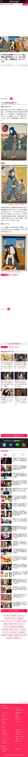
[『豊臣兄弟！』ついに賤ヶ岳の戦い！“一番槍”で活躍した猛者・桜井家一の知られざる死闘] (6, 589)
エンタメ (17, 719)
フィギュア (7, 632)
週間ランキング (19, 740)
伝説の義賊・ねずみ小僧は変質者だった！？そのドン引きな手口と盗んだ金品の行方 (7, 400)
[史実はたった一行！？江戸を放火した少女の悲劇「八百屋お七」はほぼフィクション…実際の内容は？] (20, 392)
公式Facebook (4, 445)
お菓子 (24, 621)
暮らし (3, 721)
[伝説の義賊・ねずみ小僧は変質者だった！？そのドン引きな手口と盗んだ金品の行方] (7, 392)
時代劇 (16, 624)
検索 (26, 1)
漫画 (11, 624)
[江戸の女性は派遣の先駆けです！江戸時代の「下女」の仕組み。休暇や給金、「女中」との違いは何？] (7, 358)
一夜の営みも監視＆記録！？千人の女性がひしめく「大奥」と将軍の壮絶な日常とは (19, 596)
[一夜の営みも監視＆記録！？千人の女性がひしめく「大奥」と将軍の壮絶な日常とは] (6, 597)
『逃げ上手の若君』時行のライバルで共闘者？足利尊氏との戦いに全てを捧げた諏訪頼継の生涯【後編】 (19, 550)
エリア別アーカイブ (6, 738)
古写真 (3, 723)
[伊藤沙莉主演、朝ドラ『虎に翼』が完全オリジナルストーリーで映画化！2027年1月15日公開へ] (6, 491)
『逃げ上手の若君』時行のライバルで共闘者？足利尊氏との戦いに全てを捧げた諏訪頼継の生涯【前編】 (19, 475)
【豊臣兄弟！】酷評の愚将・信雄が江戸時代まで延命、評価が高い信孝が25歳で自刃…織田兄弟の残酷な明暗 (19, 513)
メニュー (1, 1)
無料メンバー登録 (19, 736)
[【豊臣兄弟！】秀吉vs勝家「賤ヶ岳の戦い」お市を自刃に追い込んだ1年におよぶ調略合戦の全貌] (6, 461)
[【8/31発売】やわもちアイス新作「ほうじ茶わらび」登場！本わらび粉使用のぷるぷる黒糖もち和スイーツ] (6, 559)
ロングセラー (6, 621)
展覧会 (4, 635)
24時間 (5, 454)
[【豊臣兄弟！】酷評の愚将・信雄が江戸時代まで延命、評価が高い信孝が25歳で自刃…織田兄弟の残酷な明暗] (6, 514)
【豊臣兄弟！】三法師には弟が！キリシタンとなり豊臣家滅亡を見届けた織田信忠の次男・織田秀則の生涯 (19, 467)
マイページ (4, 736)
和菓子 (17, 717)
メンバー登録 (25, 4)
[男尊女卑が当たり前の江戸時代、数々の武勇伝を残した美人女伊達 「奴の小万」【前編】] (7, 376)
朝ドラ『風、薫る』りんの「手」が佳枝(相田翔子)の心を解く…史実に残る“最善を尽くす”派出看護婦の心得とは (19, 604)
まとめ (17, 708)
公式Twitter (10, 445)
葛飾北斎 (10, 638)
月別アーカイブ (18, 738)
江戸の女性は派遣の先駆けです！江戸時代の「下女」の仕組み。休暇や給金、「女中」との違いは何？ (7, 366)
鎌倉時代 (11, 635)
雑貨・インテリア (6, 714)
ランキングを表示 (13, 610)
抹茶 (12, 629)
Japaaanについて (19, 731)
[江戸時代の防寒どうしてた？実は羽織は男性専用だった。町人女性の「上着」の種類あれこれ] (14, 44)
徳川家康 (6, 629)
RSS (24, 445)
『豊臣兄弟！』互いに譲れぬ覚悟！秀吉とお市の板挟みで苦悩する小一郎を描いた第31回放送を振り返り (19, 566)
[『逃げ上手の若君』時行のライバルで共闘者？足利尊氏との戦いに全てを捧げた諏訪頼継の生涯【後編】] (6, 552)
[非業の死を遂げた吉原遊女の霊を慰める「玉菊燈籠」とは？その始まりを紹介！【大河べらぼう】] (20, 358)
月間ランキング (5, 743)
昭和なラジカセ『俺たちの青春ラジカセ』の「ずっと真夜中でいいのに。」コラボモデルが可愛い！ (19, 520)
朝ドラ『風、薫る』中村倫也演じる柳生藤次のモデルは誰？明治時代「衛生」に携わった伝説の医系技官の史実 (19, 482)
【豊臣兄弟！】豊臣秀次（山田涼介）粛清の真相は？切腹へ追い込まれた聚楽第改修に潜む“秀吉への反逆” (19, 535)
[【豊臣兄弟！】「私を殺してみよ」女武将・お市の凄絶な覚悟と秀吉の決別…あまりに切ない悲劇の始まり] (6, 544)
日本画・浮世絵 (19, 710)
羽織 (18, 347)
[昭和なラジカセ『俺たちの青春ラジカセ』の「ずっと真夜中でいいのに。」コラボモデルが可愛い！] (6, 521)
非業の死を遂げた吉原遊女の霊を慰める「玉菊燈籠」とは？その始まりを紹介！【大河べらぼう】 (20, 365)
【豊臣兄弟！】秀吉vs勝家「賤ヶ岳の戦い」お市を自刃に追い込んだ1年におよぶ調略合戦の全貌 (19, 460)
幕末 (6, 624)
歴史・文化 (18, 721)
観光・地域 (4, 719)
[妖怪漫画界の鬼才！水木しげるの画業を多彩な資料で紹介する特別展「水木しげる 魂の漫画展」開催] (6, 529)
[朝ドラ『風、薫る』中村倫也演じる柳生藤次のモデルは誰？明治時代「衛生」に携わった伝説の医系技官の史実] (6, 483)
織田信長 (15, 626)
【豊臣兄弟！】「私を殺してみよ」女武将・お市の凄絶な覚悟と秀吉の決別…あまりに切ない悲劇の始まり (19, 543)
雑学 (20, 621)
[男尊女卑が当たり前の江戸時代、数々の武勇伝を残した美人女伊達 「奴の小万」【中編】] (20, 376)
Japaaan (14, 1)
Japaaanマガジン (19, 729)
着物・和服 (9, 65)
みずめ (20, 65)
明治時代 (21, 626)
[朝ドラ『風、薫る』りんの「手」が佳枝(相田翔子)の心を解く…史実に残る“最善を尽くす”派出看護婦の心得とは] (6, 605)
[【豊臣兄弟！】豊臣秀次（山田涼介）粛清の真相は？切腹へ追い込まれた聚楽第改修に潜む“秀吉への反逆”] (6, 536)
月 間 (22, 454)
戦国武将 (21, 618)
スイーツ (14, 621)
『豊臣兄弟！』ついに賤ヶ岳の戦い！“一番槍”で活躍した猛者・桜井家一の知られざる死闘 (19, 588)
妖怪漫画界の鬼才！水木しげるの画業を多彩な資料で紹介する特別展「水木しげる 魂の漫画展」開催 (19, 528)
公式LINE (17, 445)
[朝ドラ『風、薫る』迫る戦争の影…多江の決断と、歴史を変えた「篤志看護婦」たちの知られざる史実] (6, 499)
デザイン (17, 629)
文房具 (23, 629)
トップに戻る (24, 702)
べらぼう (8, 626)
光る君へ (24, 635)
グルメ (3, 717)
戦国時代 (14, 615)
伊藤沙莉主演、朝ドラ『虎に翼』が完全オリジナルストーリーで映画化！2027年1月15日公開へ (19, 490)
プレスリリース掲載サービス (14, 435)
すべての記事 (5, 708)
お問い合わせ (18, 734)
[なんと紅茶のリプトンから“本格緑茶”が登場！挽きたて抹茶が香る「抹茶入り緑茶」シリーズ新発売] (6, 574)
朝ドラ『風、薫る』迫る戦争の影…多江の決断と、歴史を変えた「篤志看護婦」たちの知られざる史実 (19, 497)
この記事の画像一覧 (14, 344)
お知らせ (4, 731)
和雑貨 (17, 714)
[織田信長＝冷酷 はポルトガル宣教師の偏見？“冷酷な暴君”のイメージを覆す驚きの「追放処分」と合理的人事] (6, 582)
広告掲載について (6, 734)
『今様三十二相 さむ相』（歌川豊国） (14, 271)
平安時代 (8, 618)
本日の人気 (4, 740)
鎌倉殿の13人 (18, 638)
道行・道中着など (10, 275)
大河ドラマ (21, 615)
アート (3, 710)
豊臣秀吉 (22, 632)
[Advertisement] (14, 21)
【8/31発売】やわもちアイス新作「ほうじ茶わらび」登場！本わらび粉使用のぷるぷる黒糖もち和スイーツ (19, 558)
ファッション (3, 65)
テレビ (22, 624)
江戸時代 (12, 347)
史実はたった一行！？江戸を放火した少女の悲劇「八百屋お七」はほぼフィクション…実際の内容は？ (20, 401)
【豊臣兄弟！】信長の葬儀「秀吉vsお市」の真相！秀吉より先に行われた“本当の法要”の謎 (19, 505)
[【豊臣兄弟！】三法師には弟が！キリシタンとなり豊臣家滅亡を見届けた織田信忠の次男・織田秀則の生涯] (6, 468)
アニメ (14, 618)
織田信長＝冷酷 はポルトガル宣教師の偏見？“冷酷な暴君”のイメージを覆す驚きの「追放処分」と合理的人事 (19, 581)
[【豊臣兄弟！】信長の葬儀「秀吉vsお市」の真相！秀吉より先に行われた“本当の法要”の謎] (6, 506)
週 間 (14, 454)
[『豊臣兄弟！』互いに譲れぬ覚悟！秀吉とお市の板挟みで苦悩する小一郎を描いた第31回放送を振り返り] (6, 567)
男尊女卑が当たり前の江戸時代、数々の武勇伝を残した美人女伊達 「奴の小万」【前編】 (7, 383)
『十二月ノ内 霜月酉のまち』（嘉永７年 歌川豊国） (14, 204)
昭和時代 (17, 635)
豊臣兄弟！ (15, 632)
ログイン (20, 4)
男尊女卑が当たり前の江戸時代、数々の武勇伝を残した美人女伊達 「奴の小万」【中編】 (20, 383)
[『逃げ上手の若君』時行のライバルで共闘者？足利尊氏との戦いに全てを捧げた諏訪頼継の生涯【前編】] (6, 476)
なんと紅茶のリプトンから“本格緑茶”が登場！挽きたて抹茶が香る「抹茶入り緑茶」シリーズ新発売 (19, 573)
